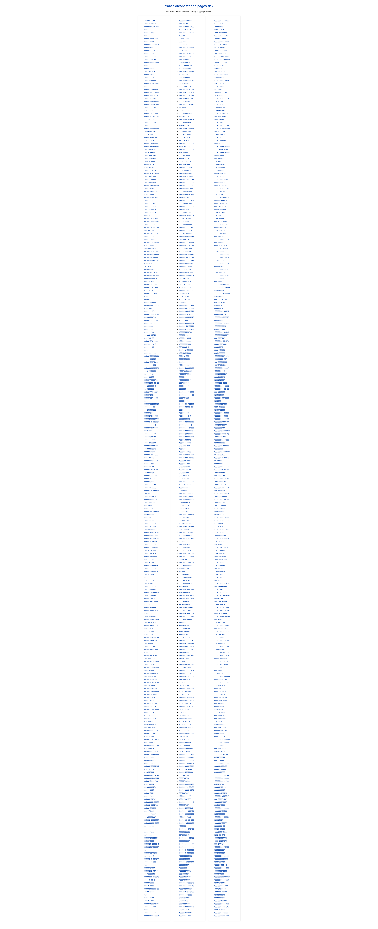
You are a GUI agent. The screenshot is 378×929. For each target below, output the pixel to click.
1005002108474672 (221, 904)
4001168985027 (185, 575)
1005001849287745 (186, 254)
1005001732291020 (151, 446)
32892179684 (149, 769)
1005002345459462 (151, 143)
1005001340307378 (221, 239)
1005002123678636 (221, 42)
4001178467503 (220, 132)
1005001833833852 (186, 814)
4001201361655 (150, 584)
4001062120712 (149, 473)
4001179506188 (149, 742)
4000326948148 (150, 108)
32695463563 (219, 296)
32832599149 (184, 45)
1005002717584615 (186, 533)
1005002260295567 (151, 536)
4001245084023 (185, 111)
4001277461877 (185, 799)
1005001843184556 (151, 75)
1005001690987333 (221, 637)
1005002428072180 (151, 254)
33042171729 (219, 844)
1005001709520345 (186, 706)
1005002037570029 (151, 117)
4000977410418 (220, 227)
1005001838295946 (186, 907)
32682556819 (219, 895)
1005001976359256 (221, 808)
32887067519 (184, 778)
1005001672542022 (221, 323)
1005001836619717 (151, 625)
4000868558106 (185, 221)
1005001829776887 (221, 886)
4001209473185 (150, 21)
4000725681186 (185, 320)
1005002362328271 (186, 844)
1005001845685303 (186, 850)
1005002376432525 (186, 48)
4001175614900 (149, 658)
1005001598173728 (221, 105)
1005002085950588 (222, 129)
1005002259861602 (221, 233)
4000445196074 (185, 36)
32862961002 (149, 464)
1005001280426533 (186, 596)
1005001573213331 (186, 772)
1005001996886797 (151, 566)
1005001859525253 (151, 314)
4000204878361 (150, 814)
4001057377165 (150, 892)
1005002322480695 (151, 802)
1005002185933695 (186, 823)
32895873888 (184, 78)
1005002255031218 (186, 754)
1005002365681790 (151, 419)
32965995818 (219, 377)
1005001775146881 (151, 392)
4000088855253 (150, 829)
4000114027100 (185, 667)
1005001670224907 (151, 287)
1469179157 (148, 494)
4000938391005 (150, 236)
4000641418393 (220, 266)
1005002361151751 (186, 494)
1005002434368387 (151, 422)
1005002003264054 (222, 287)
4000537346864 (185, 114)
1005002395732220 (222, 60)
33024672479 (184, 805)
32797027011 (184, 739)
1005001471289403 (186, 862)
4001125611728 (149, 503)
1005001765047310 (186, 90)
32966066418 (219, 572)
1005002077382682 (186, 105)
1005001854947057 (186, 215)
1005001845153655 (151, 395)
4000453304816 (185, 628)
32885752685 (219, 305)
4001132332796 (220, 628)
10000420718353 (185, 895)
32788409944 (149, 835)
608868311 (218, 320)
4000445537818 (150, 344)
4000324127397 (185, 299)
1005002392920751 (151, 368)
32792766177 (184, 491)
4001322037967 (220, 117)
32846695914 (219, 491)
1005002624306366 (222, 293)
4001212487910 (185, 691)
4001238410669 (150, 176)
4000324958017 (185, 548)
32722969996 (184, 745)
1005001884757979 (221, 584)
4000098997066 (220, 706)
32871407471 (148, 135)
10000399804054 (221, 149)
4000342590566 (185, 191)
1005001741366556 (221, 24)
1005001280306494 (151, 661)
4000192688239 (220, 51)
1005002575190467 (186, 787)
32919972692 (219, 566)
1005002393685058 (222, 739)
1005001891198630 (186, 718)
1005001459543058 (221, 593)
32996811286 (184, 518)
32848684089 (184, 751)
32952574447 (149, 36)
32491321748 (184, 736)
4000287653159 (220, 613)
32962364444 (149, 757)
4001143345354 (150, 182)
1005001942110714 (151, 470)
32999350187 (149, 509)
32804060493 (149, 652)
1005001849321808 (186, 646)
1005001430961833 (151, 479)
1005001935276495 (221, 479)
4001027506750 (185, 470)
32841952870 (149, 506)
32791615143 (219, 673)
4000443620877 (220, 730)
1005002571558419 (186, 260)
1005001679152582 (151, 341)
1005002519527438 (151, 539)
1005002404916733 (186, 57)
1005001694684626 (186, 820)
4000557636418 (220, 679)
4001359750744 (185, 413)
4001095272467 (220, 799)
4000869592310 (150, 425)
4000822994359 (185, 224)
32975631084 (184, 652)
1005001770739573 (221, 458)
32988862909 (219, 443)
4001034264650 (150, 162)
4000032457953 (185, 248)
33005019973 (149, 790)
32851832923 (184, 622)
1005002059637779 (151, 619)
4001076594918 (220, 365)
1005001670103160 (221, 625)
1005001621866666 (221, 446)
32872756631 (219, 551)
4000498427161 (150, 706)
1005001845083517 (151, 838)
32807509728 (149, 467)
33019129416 (149, 281)
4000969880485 (150, 587)
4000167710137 (149, 901)
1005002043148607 (221, 66)
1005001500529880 (186, 188)
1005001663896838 (151, 667)
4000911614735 (220, 173)
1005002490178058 (221, 257)
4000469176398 (220, 33)
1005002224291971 (221, 141)
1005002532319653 (151, 242)
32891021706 (219, 575)
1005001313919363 (221, 398)
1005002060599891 (186, 362)
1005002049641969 (186, 616)
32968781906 (184, 625)
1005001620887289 (151, 227)
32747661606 (219, 170)
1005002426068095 (222, 616)
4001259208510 (185, 287)
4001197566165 (149, 643)
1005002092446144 (151, 778)
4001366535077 (185, 796)
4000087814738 (185, 87)
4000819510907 (185, 338)
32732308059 (184, 503)
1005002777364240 (151, 775)
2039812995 (219, 515)
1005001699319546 (151, 883)
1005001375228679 (151, 739)
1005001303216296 (186, 733)
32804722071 (184, 153)
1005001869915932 (186, 437)
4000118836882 (220, 143)
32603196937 (149, 784)
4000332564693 (220, 691)
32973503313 (219, 476)
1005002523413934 (186, 200)
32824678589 (149, 42)
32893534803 (184, 593)
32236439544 (149, 865)
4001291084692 (220, 703)
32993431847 (149, 736)
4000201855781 (185, 637)
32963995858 (219, 512)
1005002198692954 (151, 45)
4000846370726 (185, 602)
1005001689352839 (186, 700)
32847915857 (219, 218)
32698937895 (184, 473)
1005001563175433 (186, 527)
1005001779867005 (186, 563)
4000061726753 (185, 138)
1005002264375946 (151, 877)
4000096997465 (150, 646)
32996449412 (184, 587)
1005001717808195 (186, 434)
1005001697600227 (221, 880)
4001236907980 (150, 410)
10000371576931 (220, 45)
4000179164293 (220, 688)
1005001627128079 (151, 398)
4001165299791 (220, 236)
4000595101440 (220, 27)
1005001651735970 (221, 179)
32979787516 (184, 158)
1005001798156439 (221, 389)
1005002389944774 (221, 335)
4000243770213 (150, 170)
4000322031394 (150, 407)
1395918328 (219, 96)
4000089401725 (220, 536)
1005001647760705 (221, 500)
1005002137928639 (221, 856)
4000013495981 (150, 24)
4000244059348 (185, 619)
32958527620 (149, 374)
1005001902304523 (151, 404)
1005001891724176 (221, 341)
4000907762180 (220, 700)
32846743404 (149, 631)
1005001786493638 (151, 754)
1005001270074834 (151, 868)
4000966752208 (185, 578)
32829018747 (149, 245)
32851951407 (184, 634)
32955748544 (184, 781)
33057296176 (149, 628)
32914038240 (184, 715)
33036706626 (184, 604)
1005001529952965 (186, 589)
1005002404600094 (186, 206)
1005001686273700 (186, 60)
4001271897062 (185, 703)
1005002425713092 (186, 392)
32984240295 (219, 910)
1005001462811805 (151, 197)
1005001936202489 (186, 697)
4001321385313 (185, 440)
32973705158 (149, 338)
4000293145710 (150, 60)
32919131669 (184, 356)
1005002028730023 (222, 877)
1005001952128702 (186, 129)
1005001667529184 (221, 494)
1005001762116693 (186, 209)
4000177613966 (150, 158)
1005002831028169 (186, 811)
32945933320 (149, 850)
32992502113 (219, 820)
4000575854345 (185, 566)
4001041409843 (150, 371)
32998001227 (219, 649)
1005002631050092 (221, 449)
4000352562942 (185, 251)
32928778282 (219, 685)
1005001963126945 (186, 81)
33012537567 (219, 338)
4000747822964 (150, 527)
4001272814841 (149, 685)
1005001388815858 (151, 299)
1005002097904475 (151, 93)
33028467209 (219, 829)
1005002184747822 (151, 799)
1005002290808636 (186, 143)
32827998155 (219, 329)
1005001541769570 (221, 317)
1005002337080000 (222, 676)
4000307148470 (185, 30)
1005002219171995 (186, 290)
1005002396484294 (151, 221)
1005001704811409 (186, 314)
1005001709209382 (221, 661)
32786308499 (219, 455)
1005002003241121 (186, 649)
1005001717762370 (151, 164)
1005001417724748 (151, 272)
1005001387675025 (221, 81)
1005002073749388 (221, 428)
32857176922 (184, 560)
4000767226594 (150, 302)
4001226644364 (220, 362)
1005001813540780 (186, 245)
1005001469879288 (151, 682)
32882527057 (219, 380)
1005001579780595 (186, 93)
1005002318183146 (151, 461)
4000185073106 (185, 452)
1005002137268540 (221, 778)
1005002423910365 (221, 509)
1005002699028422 (151, 500)
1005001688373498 (186, 27)
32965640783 (149, 111)
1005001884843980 (151, 147)
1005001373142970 (186, 515)
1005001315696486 (186, 329)
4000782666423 (185, 889)
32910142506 (219, 542)
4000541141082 (185, 485)
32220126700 (149, 518)
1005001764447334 (151, 380)
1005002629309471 (151, 173)
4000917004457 (220, 209)
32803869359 (219, 272)
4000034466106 (220, 658)
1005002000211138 (151, 96)
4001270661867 (150, 817)
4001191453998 (220, 727)
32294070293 (219, 407)
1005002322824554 (186, 760)
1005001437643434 (151, 102)
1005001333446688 (151, 129)
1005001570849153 (221, 21)
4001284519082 (220, 158)
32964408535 (184, 476)
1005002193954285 (151, 766)
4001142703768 (150, 149)
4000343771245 (220, 503)
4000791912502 (150, 437)
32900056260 (219, 78)
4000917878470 (150, 99)
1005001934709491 (151, 90)
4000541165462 (185, 155)
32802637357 (184, 685)
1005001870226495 (186, 892)
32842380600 (219, 724)
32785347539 (149, 715)
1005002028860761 (186, 640)
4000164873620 (185, 551)
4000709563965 (185, 371)
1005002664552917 (221, 248)
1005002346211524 (151, 598)
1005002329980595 (151, 760)
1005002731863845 (186, 883)
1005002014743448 (221, 99)
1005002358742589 (222, 356)
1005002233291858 (221, 326)
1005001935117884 (186, 545)
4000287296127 (220, 374)
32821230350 (219, 634)
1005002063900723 (222, 431)
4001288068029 (185, 449)
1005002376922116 (186, 179)
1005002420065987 (151, 820)
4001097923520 (185, 341)
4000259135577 (220, 425)
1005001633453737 (186, 554)
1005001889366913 (151, 688)
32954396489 (149, 895)
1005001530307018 (221, 530)
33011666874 (184, 874)
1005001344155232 (151, 793)
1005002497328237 (186, 673)
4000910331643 (220, 598)
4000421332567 (150, 359)
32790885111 (184, 347)
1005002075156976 (151, 542)
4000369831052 (150, 206)
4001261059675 (220, 54)
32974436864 (184, 383)
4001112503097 (220, 473)
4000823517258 (185, 269)
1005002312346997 (221, 123)
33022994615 (184, 512)
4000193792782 (220, 120)
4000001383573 (220, 200)
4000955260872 (150, 200)
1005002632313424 (186, 33)
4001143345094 (185, 218)
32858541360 (219, 111)
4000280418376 (220, 892)
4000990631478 (150, 78)
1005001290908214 (151, 655)
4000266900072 (150, 545)
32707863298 (219, 814)
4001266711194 (184, 75)
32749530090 (219, 260)
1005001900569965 (186, 500)
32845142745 (184, 126)
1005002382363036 (151, 269)
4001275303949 (150, 386)
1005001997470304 (221, 416)
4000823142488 (220, 811)
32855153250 (184, 377)
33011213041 (148, 431)
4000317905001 (220, 769)
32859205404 (184, 446)
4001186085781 (185, 281)
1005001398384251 (186, 455)
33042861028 (149, 141)
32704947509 (219, 527)
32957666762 (219, 554)
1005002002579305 (222, 596)
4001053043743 (220, 299)
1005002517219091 (221, 610)
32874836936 (219, 353)
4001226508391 (185, 542)
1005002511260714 (151, 730)
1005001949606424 (221, 667)
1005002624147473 (151, 871)
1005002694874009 (186, 557)
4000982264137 (220, 359)
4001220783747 (185, 488)
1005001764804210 (151, 673)
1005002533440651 (151, 916)
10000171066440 (220, 865)
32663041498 (184, 389)
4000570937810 (220, 63)
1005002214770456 (186, 829)
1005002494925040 (151, 610)
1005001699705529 (221, 539)
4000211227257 (150, 497)
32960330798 (149, 332)
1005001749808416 (221, 434)
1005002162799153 (221, 75)
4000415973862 (220, 344)
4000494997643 (150, 203)
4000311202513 (150, 521)
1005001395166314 (221, 311)
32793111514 (148, 290)
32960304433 (219, 135)
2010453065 (184, 302)
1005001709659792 (151, 533)
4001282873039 (220, 497)
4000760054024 (220, 185)
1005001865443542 (186, 664)
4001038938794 (150, 787)
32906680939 (184, 164)
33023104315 (219, 194)
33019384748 (219, 643)
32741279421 (219, 461)
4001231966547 (150, 589)
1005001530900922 (221, 533)
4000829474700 (150, 862)
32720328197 (184, 835)
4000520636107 (185, 380)
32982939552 (184, 419)
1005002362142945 (186, 96)
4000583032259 (150, 913)
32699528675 (184, 530)
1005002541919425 (151, 48)
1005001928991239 (151, 452)
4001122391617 (220, 437)
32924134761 (149, 748)
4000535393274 (185, 69)
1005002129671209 (221, 440)
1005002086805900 (151, 640)
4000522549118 (150, 123)
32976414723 (184, 278)
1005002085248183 (151, 275)
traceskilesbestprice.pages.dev (189, 6)
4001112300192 (149, 575)
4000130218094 (185, 464)
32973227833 (184, 904)
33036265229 (149, 401)
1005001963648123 (221, 275)
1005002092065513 (186, 802)
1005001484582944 (186, 194)
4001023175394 (150, 596)
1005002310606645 (221, 87)
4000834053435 (220, 766)
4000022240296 (220, 383)
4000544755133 (185, 374)
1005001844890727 (186, 784)
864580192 (183, 712)
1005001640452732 (221, 781)
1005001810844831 (186, 350)
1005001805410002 (221, 386)
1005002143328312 (221, 578)
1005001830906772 (221, 176)
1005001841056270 (186, 72)
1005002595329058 (186, 847)
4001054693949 (150, 132)
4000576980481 (220, 245)
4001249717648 (150, 622)
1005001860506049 (221, 763)
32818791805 (219, 215)
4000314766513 (150, 485)
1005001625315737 (221, 640)
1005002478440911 (186, 275)
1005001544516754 (186, 257)
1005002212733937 (221, 368)
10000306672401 (150, 278)
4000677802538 (150, 554)
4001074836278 (220, 760)
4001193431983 (185, 524)
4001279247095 (185, 817)
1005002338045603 (151, 823)
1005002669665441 (151, 63)
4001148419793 (220, 281)
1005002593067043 (186, 227)
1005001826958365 (186, 422)
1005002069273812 (186, 670)
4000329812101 (185, 212)
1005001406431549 (186, 311)
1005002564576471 (221, 754)
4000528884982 (185, 856)
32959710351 (219, 395)
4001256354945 (220, 221)
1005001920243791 (186, 790)
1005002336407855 (186, 230)
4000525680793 (150, 224)
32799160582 (184, 39)
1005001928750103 (151, 362)
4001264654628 (150, 727)
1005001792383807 (151, 257)
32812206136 (184, 709)
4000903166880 (150, 239)
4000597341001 (220, 39)
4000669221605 (220, 404)
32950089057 (219, 898)
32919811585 (184, 901)
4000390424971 (150, 434)
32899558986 (149, 910)
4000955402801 (150, 323)
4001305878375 (150, 449)
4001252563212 (185, 724)
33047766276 (219, 212)
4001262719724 (150, 317)
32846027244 (149, 796)
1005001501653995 (186, 308)
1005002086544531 (151, 185)
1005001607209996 (186, 272)
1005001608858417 (186, 263)
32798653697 (219, 850)
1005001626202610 (151, 138)
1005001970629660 (151, 709)
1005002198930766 (221, 646)
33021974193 (219, 721)
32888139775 (149, 458)
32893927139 (184, 509)
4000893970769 (185, 21)
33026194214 (219, 751)
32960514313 (149, 33)
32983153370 (184, 401)
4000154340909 (220, 560)
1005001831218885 (151, 602)
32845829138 (184, 51)
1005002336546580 (151, 548)
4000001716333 (150, 179)
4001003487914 (150, 335)
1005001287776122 (221, 518)
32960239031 (149, 613)
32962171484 (149, 194)
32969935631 (149, 296)
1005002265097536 (222, 147)
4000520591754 (220, 838)
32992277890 (219, 772)
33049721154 (184, 694)
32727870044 (219, 757)
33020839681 (219, 853)
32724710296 (219, 48)
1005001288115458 (221, 847)
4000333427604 (150, 440)
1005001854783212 (151, 557)
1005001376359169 (186, 305)
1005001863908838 (186, 120)
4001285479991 (220, 506)
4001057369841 (185, 365)
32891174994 (149, 811)
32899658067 (184, 841)
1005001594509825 (221, 278)
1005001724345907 (186, 54)
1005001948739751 (221, 269)
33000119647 (219, 733)
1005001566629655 (186, 368)
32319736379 (184, 506)
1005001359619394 (151, 841)
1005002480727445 (221, 901)
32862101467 (219, 69)
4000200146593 (185, 826)
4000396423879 (220, 314)
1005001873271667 (186, 176)
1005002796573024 (222, 57)
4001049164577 (220, 889)
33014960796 (184, 479)
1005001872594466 (221, 742)
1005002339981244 (186, 425)
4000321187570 (185, 581)
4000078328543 (185, 66)
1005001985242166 (221, 126)
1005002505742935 (151, 694)
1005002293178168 (151, 218)
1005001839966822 (221, 563)
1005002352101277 (186, 167)
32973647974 (219, 167)
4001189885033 (220, 242)
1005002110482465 (221, 470)
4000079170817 (185, 461)
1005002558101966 (186, 428)
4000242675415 (185, 877)
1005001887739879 (151, 293)
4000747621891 (185, 610)
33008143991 (219, 874)
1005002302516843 (221, 191)
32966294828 (219, 604)
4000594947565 (185, 203)
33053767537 (149, 215)
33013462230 (184, 410)
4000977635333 (185, 233)
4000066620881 (185, 344)
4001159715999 (185, 353)
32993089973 (219, 790)
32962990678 (184, 679)
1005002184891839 (221, 868)
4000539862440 (150, 569)
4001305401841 (185, 416)
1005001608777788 (151, 320)
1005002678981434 (221, 197)
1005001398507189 (151, 191)
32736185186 (219, 90)
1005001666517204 (151, 476)
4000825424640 (185, 769)
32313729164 (149, 772)
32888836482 (219, 826)
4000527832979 (185, 584)
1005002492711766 (151, 805)
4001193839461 (150, 874)
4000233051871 (150, 365)
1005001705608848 (151, 512)
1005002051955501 (221, 521)
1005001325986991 (221, 467)
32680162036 (219, 410)
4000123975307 (220, 557)
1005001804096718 (186, 236)
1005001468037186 (221, 188)
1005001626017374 (151, 233)
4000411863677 (150, 188)
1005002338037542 (222, 153)
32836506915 (149, 54)
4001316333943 (220, 569)
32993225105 (149, 347)
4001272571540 (150, 209)
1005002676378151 (221, 422)
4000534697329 (150, 907)
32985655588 (149, 350)
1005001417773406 (221, 36)
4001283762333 (150, 551)
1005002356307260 (222, 452)
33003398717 (149, 712)
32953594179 (219, 694)
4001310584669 (220, 619)
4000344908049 (150, 353)
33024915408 (184, 661)
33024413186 (184, 775)
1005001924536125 (151, 808)
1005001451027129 (221, 608)
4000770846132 (220, 832)
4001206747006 (185, 916)
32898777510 (219, 347)
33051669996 (184, 42)
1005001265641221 (151, 51)
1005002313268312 (221, 589)
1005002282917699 (221, 916)
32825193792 (149, 377)
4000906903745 (185, 102)
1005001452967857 (221, 224)
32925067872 (184, 898)
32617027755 (219, 545)
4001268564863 (220, 587)
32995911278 (184, 117)
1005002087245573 (151, 260)
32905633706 (219, 709)
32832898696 (184, 467)
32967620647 (149, 856)
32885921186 (219, 464)
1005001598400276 (151, 84)
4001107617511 (149, 72)
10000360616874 (185, 266)
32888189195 (184, 569)
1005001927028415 (151, 853)
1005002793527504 (186, 539)
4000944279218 (220, 93)
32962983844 (184, 859)
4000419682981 (150, 155)
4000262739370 (185, 536)
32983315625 (184, 572)
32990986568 (149, 66)
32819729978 (184, 910)
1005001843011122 (186, 727)
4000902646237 (150, 763)
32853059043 (184, 832)
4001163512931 (220, 718)
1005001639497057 (186, 613)
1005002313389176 (151, 751)
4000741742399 (150, 81)
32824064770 (219, 835)
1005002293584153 (186, 395)
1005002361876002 (151, 105)
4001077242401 (150, 724)
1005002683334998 (186, 182)
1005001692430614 (186, 323)
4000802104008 (185, 730)
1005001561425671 (186, 608)
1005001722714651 (186, 748)
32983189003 (219, 230)
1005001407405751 (221, 284)
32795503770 (149, 120)
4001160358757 (150, 153)
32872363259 (219, 84)
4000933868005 (150, 57)
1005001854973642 (186, 99)
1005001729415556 (151, 39)
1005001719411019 (221, 114)
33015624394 (149, 515)
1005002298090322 (151, 745)
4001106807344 (185, 132)
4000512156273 (150, 443)
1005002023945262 (186, 482)
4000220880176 (150, 524)
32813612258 (219, 162)
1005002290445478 (151, 593)
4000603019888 (185, 868)
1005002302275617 (151, 114)
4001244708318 (185, 162)
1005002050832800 (151, 679)
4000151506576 (150, 718)
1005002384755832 (186, 757)
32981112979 (148, 263)
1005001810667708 (151, 781)
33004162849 (219, 350)
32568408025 (219, 290)
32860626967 (184, 631)
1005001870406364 (186, 676)
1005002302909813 (221, 859)
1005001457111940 (221, 371)
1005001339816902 (186, 766)
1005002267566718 (186, 886)
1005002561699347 (151, 847)
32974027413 (219, 102)
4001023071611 (220, 206)
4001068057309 (220, 602)
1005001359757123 (151, 697)
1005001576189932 (221, 913)
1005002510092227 (186, 688)
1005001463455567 (221, 138)
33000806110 (184, 141)
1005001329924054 (186, 407)
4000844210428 (220, 793)
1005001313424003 (151, 413)
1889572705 (219, 524)
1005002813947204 (186, 763)
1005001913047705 (186, 497)
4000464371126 (185, 721)
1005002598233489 (151, 889)
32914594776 (184, 293)
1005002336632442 (222, 775)
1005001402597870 (221, 419)
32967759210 (149, 308)
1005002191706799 (151, 416)
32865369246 (149, 87)
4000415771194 (149, 563)
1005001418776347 (221, 796)
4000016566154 (220, 155)
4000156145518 (220, 485)
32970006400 (149, 826)
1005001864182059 (186, 404)
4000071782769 (220, 308)
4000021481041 (220, 787)
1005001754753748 (221, 682)
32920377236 (184, 147)
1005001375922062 (151, 491)
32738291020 (149, 604)
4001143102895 (220, 715)
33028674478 (219, 622)
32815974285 (219, 302)
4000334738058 (220, 203)
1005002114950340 (186, 655)
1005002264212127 (221, 652)
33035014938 (149, 700)
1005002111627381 (221, 664)
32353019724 (184, 335)
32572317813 (219, 784)
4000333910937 (220, 802)
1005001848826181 (151, 608)
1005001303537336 (186, 742)
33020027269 (149, 832)
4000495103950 (150, 664)
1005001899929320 (221, 745)
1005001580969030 (221, 631)
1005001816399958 (151, 69)
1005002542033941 (151, 844)
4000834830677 (185, 913)
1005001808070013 (151, 703)
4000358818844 (220, 871)
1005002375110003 (186, 242)
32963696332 (149, 30)
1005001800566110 (186, 173)
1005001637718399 (186, 643)
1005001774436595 (221, 413)
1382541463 (148, 266)
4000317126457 (185, 135)
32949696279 (149, 581)
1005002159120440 (186, 326)
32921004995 (149, 721)
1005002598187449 (221, 488)
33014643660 (149, 886)
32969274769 (149, 560)
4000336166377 (220, 823)
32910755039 (149, 389)
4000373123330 (150, 488)
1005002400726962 (151, 455)
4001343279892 (185, 443)
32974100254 (184, 239)
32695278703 (149, 898)
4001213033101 (220, 482)
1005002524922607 (186, 185)
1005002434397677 (151, 859)
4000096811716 (149, 311)
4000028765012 (185, 871)
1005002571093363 (151, 691)
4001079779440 (150, 616)
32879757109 (184, 521)
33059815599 (219, 805)
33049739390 (219, 392)
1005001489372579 (151, 904)
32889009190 (219, 164)
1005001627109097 (151, 284)
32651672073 (219, 883)
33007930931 (149, 326)
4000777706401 (150, 212)
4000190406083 (150, 530)
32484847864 (184, 63)
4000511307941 (220, 182)
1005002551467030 (221, 655)
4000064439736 (185, 332)
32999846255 (219, 108)
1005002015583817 (221, 263)
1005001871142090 (151, 733)
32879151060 (219, 401)
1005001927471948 (151, 649)
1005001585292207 (186, 431)
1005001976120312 (221, 817)
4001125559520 (185, 170)
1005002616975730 (151, 27)
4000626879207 (185, 123)
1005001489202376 (186, 317)
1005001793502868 (186, 598)
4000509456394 (150, 126)
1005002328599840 (186, 149)
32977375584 (184, 284)
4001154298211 (220, 748)
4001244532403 (150, 230)
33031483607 (184, 386)
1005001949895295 (186, 853)
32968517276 (149, 634)
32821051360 (184, 197)
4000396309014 (220, 697)
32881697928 (219, 862)
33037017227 (184, 398)
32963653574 (184, 865)
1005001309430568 (186, 458)
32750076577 (184, 793)
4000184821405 (150, 248)
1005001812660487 (151, 482)
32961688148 (219, 251)
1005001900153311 (221, 254)
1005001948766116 (151, 572)
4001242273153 (185, 682)
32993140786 (149, 167)
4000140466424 (150, 880)
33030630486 (149, 329)
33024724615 (219, 30)
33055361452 (184, 108)
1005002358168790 (186, 838)
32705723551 (184, 658)
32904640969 (184, 359)
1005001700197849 (221, 907)
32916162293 (184, 84)
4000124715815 (149, 670)
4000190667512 (220, 736)
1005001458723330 (186, 24)
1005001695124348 (221, 332)
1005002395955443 (151, 251)
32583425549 (149, 578)
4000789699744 (185, 880)
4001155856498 (220, 581)
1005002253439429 (151, 383)
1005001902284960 (151, 356)
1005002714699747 (221, 548)
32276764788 (219, 712)
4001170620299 (150, 676)
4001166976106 (220, 670)
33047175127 (184, 296)
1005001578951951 (186, 808)
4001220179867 (220, 72)
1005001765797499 (151, 428)
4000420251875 (220, 841)
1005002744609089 (151, 305)
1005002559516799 (151, 637)
